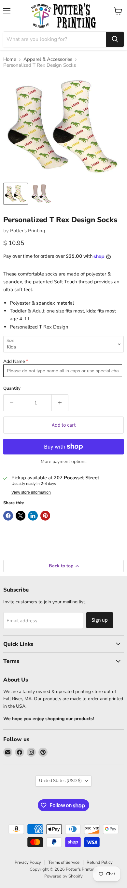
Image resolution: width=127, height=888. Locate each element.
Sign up (100, 620)
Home (9, 59)
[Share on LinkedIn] (33, 516)
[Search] (115, 39)
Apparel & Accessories (47, 59)
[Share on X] (20, 516)
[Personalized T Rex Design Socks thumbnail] (16, 193)
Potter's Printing (27, 230)
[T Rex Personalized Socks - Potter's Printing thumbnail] (42, 193)
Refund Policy (100, 862)
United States (60, 781)
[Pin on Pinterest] (45, 516)
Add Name (14, 361)
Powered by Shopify (63, 876)
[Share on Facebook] (8, 516)
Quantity (12, 388)
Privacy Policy (28, 862)
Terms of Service (63, 862)
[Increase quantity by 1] (60, 402)
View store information (31, 492)
